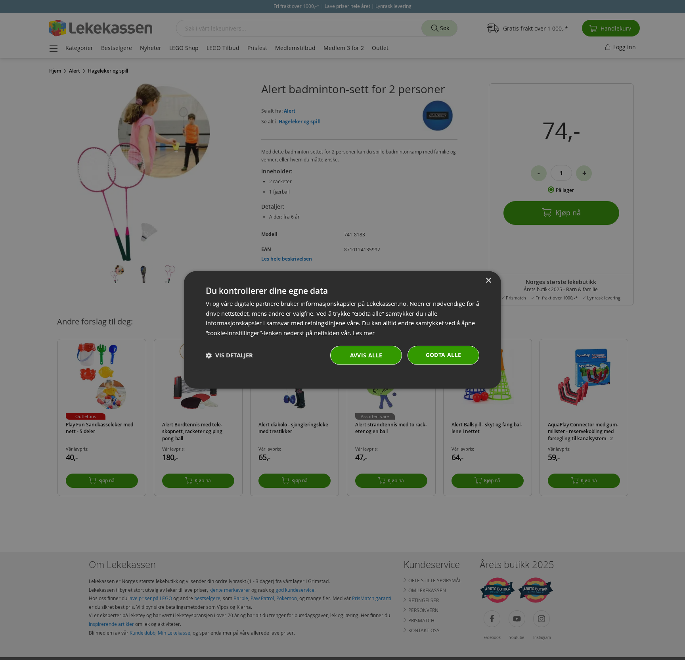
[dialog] (342, 330)
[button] (229, 355)
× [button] (488, 281)
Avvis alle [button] (366, 355)
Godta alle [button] (443, 355)
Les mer (364, 333)
